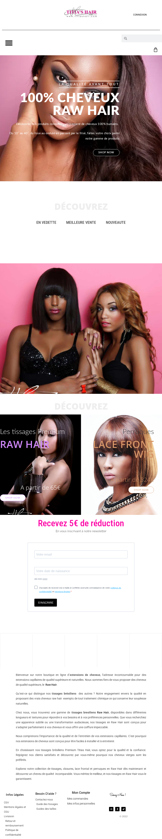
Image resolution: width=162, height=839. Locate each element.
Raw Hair (51, 684)
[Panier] (155, 49)
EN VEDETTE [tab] (46, 222)
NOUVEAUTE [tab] (116, 222)
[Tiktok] (123, 809)
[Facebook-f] (117, 809)
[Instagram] (111, 809)
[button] (9, 43)
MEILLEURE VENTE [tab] (81, 222)
